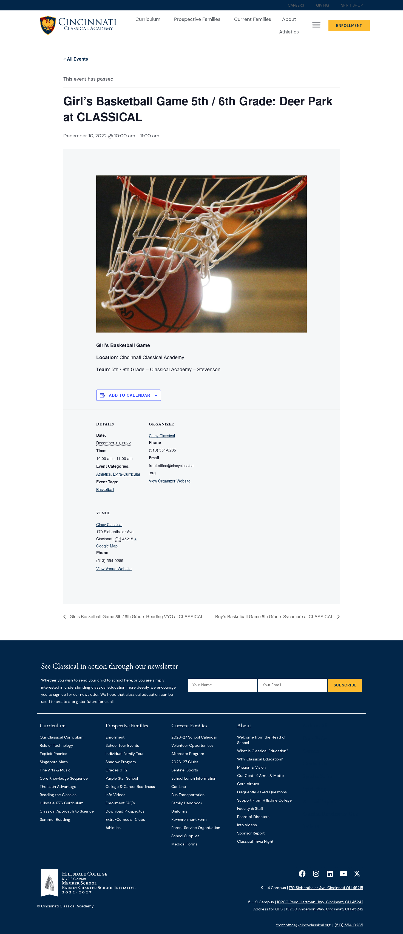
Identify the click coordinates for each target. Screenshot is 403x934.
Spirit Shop (314, 788)
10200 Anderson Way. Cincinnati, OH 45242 (324, 909)
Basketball (105, 489)
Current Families (252, 19)
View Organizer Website (170, 481)
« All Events (75, 59)
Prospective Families (197, 19)
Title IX (311, 826)
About (289, 19)
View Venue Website (114, 568)
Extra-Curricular (126, 474)
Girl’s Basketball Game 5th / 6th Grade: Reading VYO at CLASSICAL (136, 616)
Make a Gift (315, 725)
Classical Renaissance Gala (330, 813)
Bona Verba (315, 738)
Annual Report (319, 801)
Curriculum (147, 19)
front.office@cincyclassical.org (303, 924)
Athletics (289, 32)
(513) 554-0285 (349, 924)
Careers (311, 750)
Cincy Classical (162, 435)
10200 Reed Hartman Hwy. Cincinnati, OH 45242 (320, 901)
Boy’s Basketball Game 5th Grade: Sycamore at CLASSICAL (274, 616)
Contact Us (315, 763)
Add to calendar (129, 395)
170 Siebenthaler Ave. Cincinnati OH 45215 (326, 887)
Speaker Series (317, 775)
